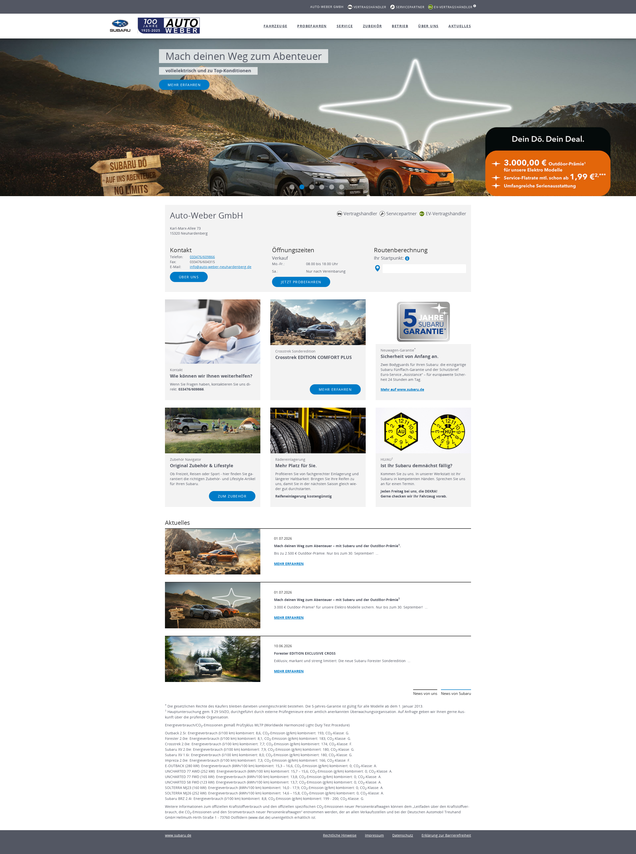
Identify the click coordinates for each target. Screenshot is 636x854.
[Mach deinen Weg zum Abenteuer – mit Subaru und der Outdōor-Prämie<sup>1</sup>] (212, 605)
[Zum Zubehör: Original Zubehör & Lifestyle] (212, 430)
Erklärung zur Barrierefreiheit (446, 835)
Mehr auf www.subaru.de (402, 389)
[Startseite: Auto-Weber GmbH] (120, 25)
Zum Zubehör (232, 496)
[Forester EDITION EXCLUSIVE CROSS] (212, 659)
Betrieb (400, 26)
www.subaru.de (178, 835)
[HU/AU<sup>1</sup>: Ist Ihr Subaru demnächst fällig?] (423, 430)
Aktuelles (459, 26)
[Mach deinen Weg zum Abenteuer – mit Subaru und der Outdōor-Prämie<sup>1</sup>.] (212, 551)
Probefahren (311, 26)
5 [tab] (331, 186)
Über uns (428, 26)
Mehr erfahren (184, 84)
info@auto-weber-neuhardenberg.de (220, 266)
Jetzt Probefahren (301, 282)
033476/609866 (202, 256)
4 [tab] (321, 186)
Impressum (374, 835)
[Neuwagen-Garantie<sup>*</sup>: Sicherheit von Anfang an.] (423, 321)
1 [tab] (291, 186)
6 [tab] (341, 186)
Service (345, 26)
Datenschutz (402, 835)
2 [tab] (301, 186)
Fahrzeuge (275, 26)
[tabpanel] (318, 117)
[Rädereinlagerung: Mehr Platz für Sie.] (318, 430)
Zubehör (372, 26)
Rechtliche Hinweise (340, 835)
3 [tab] (311, 186)
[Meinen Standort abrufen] (377, 268)
